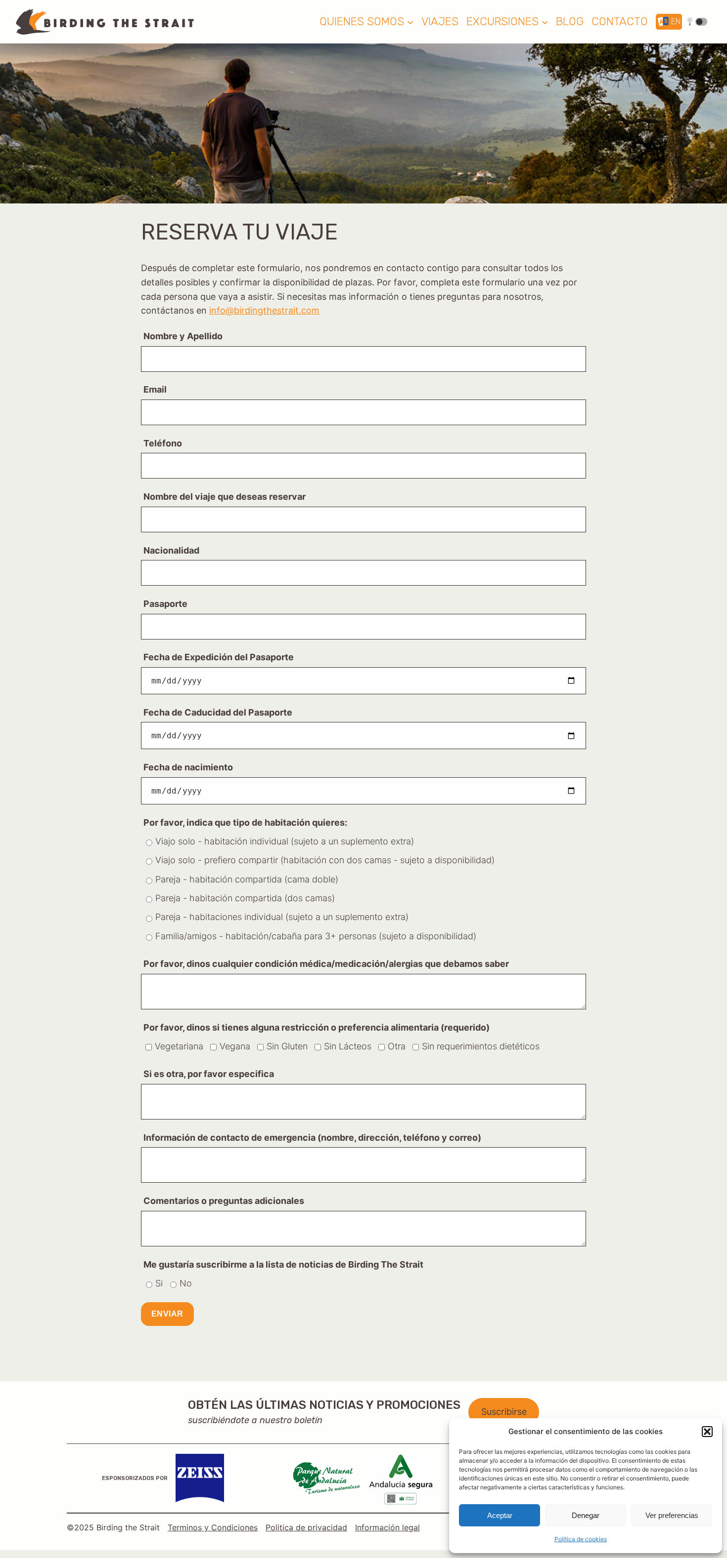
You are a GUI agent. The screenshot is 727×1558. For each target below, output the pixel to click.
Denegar (585, 1515)
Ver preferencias (671, 1515)
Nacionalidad (171, 550)
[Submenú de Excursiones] (545, 21)
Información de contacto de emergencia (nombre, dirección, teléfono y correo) (312, 1137)
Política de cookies (580, 1539)
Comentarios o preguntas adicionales (223, 1201)
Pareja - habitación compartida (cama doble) (246, 879)
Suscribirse (504, 1411)
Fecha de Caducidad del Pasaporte (217, 712)
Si (159, 1283)
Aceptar (499, 1515)
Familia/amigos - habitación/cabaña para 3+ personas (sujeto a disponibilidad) (315, 936)
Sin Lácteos (347, 1046)
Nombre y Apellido (183, 336)
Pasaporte (165, 604)
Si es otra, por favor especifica (208, 1074)
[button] (707, 1432)
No (186, 1283)
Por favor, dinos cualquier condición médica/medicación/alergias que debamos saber (326, 964)
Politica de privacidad (306, 1527)
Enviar (167, 1314)
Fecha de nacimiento (188, 767)
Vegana (235, 1046)
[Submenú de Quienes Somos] (410, 21)
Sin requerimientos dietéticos (481, 1046)
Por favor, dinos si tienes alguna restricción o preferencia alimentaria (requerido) (316, 1027)
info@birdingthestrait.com (264, 310)
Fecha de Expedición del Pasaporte (218, 657)
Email (155, 389)
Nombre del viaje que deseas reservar (224, 496)
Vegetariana (179, 1046)
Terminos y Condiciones (213, 1527)
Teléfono (162, 443)
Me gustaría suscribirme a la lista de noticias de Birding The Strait (283, 1264)
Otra (397, 1046)
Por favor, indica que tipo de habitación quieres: (245, 822)
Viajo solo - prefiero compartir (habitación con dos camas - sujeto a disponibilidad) (325, 860)
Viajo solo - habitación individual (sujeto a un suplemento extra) (284, 841)
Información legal (387, 1527)
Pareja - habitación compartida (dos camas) (245, 898)
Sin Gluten (287, 1046)
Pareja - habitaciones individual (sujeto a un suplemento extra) (282, 917)
